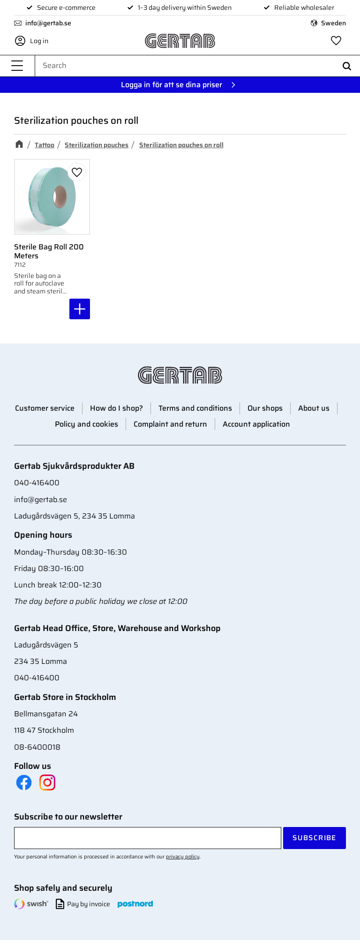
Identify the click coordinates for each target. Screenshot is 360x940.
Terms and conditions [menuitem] (195, 408)
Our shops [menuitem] (265, 408)
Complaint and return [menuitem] (170, 424)
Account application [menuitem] (256, 424)
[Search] (347, 65)
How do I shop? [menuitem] (116, 408)
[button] (17, 66)
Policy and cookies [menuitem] (86, 424)
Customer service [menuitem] (45, 408)
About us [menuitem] (314, 408)
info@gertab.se (48, 23)
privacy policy (183, 856)
